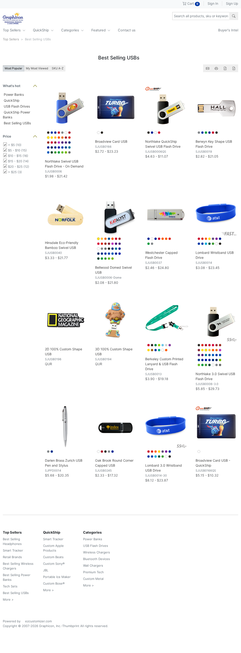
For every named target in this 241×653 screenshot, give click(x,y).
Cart (192, 3)
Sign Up (232, 3)
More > (8, 599)
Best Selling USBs (17, 123)
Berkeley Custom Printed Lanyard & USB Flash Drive (164, 364)
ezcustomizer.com (38, 621)
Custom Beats (53, 557)
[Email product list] (207, 68)
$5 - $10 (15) (17, 150)
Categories (70, 30)
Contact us (127, 30)
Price (7, 136)
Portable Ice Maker (57, 577)
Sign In (213, 3)
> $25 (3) (15, 172)
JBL (45, 570)
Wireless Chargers (96, 552)
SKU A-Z (58, 68)
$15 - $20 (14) (18, 161)
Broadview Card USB (111, 141)
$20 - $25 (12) (18, 166)
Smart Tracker (13, 550)
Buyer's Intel (228, 30)
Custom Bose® (54, 583)
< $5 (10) (14, 145)
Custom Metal (93, 579)
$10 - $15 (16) (18, 156)
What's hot (11, 86)
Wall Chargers (93, 565)
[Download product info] (233, 68)
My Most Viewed (37, 68)
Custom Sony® (54, 563)
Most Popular (13, 68)
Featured (99, 30)
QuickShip (41, 30)
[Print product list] (216, 68)
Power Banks (13, 94)
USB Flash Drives (16, 106)
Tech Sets (10, 586)
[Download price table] (225, 68)
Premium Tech (93, 572)
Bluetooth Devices (96, 559)
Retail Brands (12, 557)
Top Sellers (12, 30)
